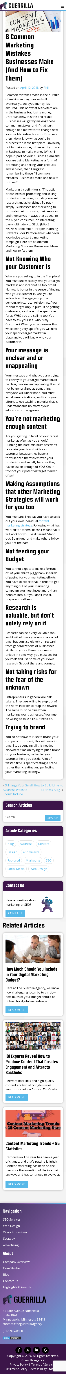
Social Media (16, 869)
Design (12, 852)
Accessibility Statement (46, 1369)
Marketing (33, 860)
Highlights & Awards (17, 1287)
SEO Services (12, 1219)
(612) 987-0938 (13, 1331)
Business (26, 844)
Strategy (9, 1239)
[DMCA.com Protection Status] (12, 1339)
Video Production (15, 1232)
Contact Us (10, 1281)
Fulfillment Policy (15, 1369)
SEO (49, 860)
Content (43, 844)
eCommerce (31, 852)
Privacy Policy (19, 1365)
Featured (14, 860)
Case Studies (12, 1268)
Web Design (38, 869)
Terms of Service (42, 1365)
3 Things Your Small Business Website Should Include (18, 789)
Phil (46, 88)
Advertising (11, 1245)
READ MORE (16, 1010)
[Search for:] (24, 817)
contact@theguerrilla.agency (22, 1324)
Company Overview (16, 1262)
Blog (11, 844)
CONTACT (15, 913)
